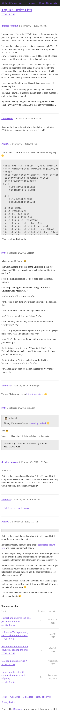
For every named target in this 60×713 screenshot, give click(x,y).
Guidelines (28, 697)
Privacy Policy (8, 702)
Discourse (17, 709)
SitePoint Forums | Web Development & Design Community (29, 3)
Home (4, 697)
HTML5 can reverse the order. (15, 508)
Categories (15, 697)
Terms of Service (43, 697)
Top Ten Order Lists (16, 10)
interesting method (34, 394)
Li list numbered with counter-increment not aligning (13, 675)
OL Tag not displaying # (14, 660)
